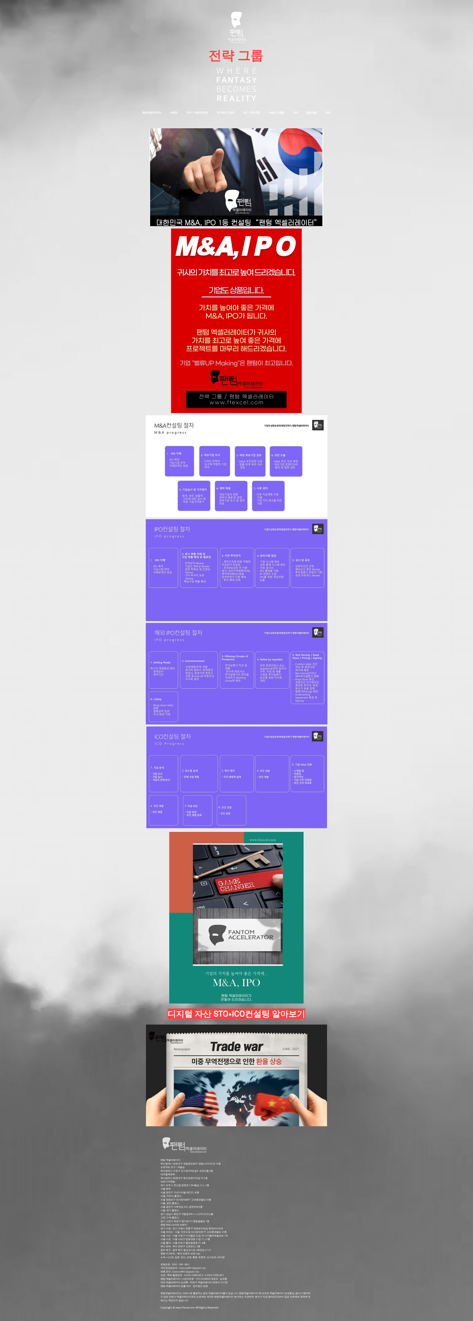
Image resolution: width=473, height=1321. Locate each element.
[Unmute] (157, 1121)
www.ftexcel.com (185, 1307)
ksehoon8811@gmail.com (192, 1268)
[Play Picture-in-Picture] (315, 1121)
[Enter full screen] (322, 1121)
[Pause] (150, 1121)
